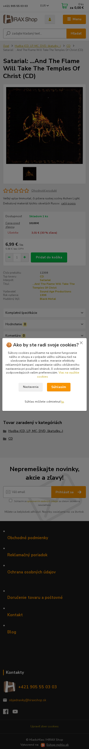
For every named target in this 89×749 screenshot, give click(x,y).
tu (62, 402)
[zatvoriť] (81, 343)
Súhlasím (58, 387)
